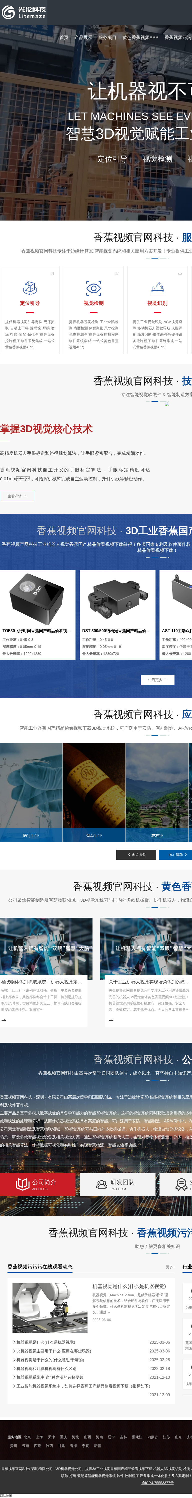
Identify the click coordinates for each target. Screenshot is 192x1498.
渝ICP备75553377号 (158, 1483)
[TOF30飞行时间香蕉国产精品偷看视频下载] (37, 599)
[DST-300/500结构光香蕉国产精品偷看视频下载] (117, 599)
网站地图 (6, 1495)
